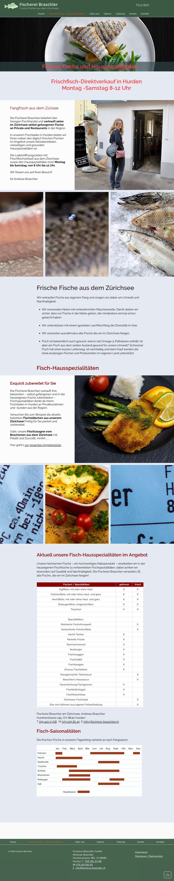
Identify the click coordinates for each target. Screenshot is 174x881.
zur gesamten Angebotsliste (43, 445)
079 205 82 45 (71, 721)
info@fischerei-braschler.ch (101, 721)
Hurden (142, 5)
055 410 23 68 (48, 721)
